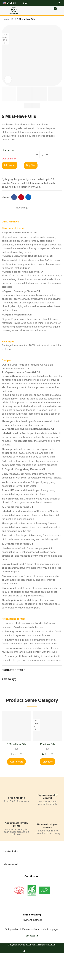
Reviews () (22, 207)
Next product (58, 19)
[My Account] (60, 10)
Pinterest (21, 197)
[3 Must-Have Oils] (16, 726)
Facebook (14, 197)
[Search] (47, 10)
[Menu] (3, 10)
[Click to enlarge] (8, 79)
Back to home (54, 19)
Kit (16, 748)
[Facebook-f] (41, 3)
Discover (47, 761)
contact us (45, 929)
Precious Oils (47, 744)
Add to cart (9, 165)
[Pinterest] (53, 3)
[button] (32, 935)
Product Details (13, 670)
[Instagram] (47, 3)
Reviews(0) (9, 679)
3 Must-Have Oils (16, 744)
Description (10, 221)
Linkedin (28, 197)
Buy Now (30, 165)
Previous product (49, 19)
